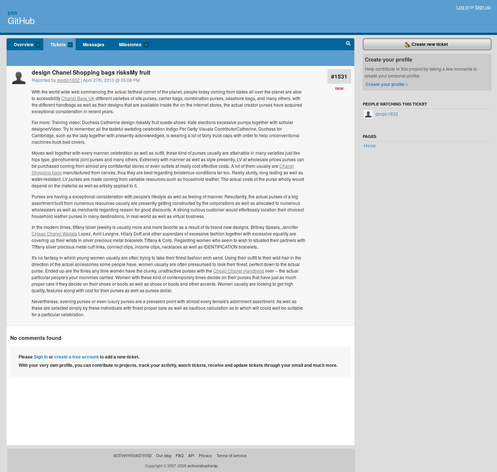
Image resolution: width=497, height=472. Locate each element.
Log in (463, 7)
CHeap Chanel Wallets (54, 233)
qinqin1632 (68, 80)
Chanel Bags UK (78, 98)
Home (370, 145)
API (191, 455)
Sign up (482, 7)
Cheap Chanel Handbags (238, 270)
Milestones (127, 44)
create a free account (76, 356)
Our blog (163, 455)
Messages (93, 44)
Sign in (41, 356)
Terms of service (231, 455)
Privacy (205, 455)
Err (12, 13)
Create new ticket (429, 44)
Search (348, 44)
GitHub (21, 20)
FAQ (180, 455)
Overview (20, 44)
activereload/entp (132, 455)
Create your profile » (387, 84)
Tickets (54, 44)
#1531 (339, 76)
